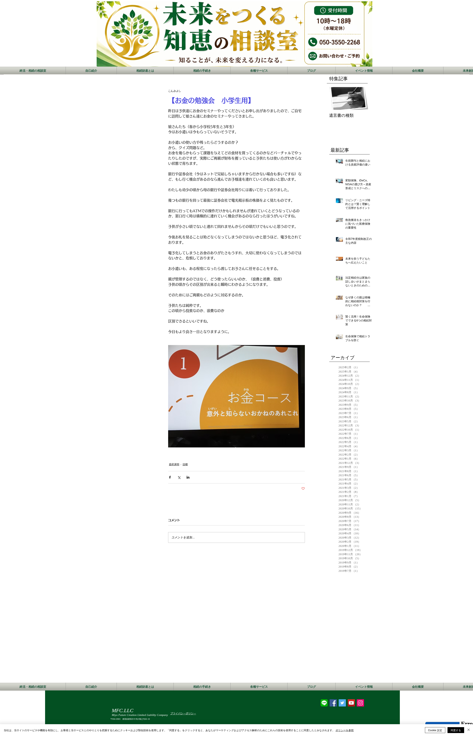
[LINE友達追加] (324, 702)
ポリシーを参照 (345, 730)
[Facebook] (333, 702)
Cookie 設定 (435, 730)
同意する (456, 730)
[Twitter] (342, 702)
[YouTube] (351, 702)
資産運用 (174, 464)
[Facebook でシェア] (170, 477)
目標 (185, 464)
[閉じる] (468, 730)
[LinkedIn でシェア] (188, 477)
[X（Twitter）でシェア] (179, 477)
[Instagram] (360, 702)
